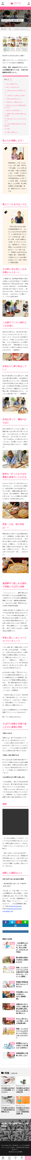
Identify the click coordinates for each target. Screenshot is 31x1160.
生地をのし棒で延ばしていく (13, 98)
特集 (16, 20)
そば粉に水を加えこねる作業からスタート (15, 91)
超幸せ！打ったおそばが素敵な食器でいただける (15, 106)
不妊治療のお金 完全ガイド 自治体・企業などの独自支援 (23, 1090)
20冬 (20, 20)
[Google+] (19, 922)
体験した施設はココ (11, 132)
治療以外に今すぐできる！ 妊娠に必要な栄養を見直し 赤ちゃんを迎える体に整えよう (22, 1008)
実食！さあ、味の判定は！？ (13, 110)
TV (15, 1158)
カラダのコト (11, 1018)
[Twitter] (12, 922)
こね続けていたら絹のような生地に (15, 95)
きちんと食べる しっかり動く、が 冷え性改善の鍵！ (22, 1021)
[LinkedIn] (15, 925)
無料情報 (9, 1158)
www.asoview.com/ (16, 906)
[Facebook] (5, 922)
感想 (7, 128)
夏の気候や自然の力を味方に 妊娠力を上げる (22, 960)
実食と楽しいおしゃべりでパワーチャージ (15, 119)
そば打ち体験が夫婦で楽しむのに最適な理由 (15, 124)
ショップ (21, 1158)
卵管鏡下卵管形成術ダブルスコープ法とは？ (22, 984)
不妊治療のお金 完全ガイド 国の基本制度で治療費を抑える (8, 1109)
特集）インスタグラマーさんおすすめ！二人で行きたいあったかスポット (22, 1033)
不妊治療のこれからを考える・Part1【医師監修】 (22, 995)
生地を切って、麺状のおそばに (14, 102)
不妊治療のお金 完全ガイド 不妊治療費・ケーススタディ (8, 1090)
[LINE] (25, 922)
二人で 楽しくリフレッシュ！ (21, 29)
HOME (4, 29)
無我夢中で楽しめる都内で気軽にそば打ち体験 (15, 114)
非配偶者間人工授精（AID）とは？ (22, 1054)
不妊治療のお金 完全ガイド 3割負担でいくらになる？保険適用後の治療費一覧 (23, 1110)
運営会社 (3, 1158)
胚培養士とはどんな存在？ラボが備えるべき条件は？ (22, 1045)
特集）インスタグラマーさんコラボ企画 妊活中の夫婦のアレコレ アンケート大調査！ (22, 972)
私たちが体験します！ (11, 84)
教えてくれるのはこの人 (12, 87)
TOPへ (28, 1158)
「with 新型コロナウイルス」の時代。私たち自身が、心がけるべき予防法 (22, 947)
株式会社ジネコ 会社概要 (15, 1151)
